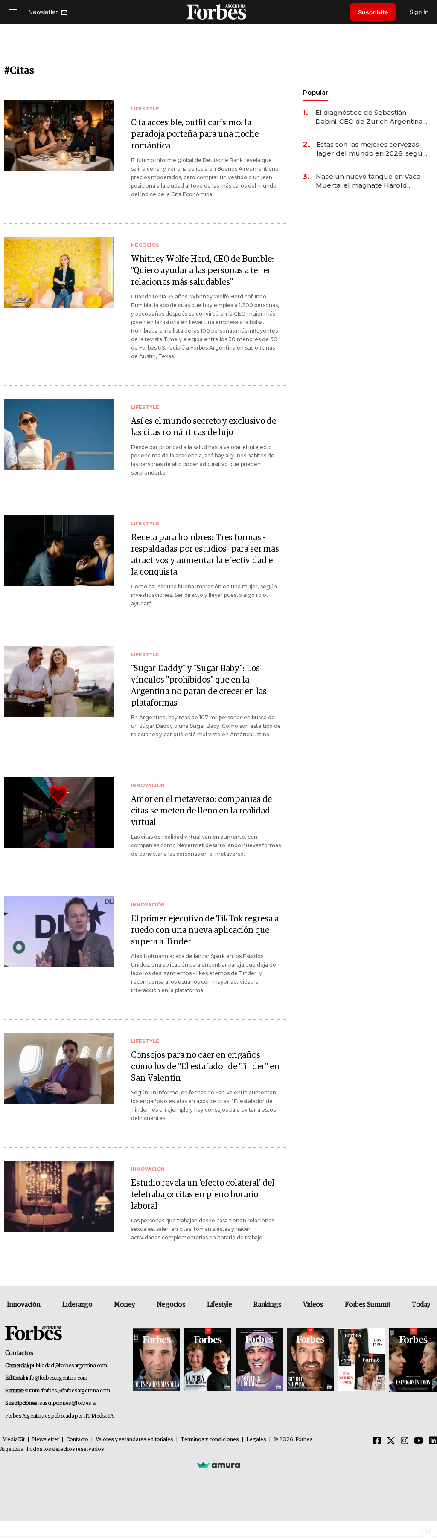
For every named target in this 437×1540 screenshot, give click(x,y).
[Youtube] (419, 1441)
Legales (256, 1439)
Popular (315, 92)
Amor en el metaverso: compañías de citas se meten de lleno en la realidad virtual (201, 811)
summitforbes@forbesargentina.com (67, 1391)
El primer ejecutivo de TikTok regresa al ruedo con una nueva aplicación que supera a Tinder (206, 930)
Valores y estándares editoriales (134, 1439)
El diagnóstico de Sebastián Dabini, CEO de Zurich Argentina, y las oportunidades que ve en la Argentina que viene (369, 117)
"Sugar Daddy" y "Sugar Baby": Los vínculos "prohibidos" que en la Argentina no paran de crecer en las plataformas (199, 685)
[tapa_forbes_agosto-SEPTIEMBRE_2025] (412, 1360)
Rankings (267, 1304)
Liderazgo (77, 1304)
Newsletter (45, 1439)
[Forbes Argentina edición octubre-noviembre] (361, 1360)
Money (124, 1304)
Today (421, 1304)
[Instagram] (404, 1441)
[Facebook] (377, 1441)
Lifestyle (219, 1304)
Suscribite (373, 12)
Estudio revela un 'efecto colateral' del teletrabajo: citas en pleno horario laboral (202, 1194)
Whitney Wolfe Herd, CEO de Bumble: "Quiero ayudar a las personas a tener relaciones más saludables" (202, 271)
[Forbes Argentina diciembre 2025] (310, 1360)
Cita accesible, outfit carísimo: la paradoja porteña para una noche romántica (195, 134)
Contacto (77, 1439)
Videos (313, 1304)
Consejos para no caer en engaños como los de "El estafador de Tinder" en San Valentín (205, 1067)
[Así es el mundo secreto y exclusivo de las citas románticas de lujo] (59, 434)
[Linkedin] (433, 1441)
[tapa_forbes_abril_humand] (207, 1360)
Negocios (171, 1304)
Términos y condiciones (210, 1439)
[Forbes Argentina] (218, 11)
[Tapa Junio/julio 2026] (156, 1360)
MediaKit (13, 1439)
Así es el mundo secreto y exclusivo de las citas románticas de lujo (203, 427)
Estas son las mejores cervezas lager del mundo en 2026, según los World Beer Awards (371, 149)
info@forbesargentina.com (56, 1378)
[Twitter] (391, 1441)
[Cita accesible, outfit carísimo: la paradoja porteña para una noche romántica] (59, 135)
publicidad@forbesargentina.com (68, 1366)
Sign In (418, 11)
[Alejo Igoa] (259, 1360)
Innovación (24, 1304)
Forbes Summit (367, 1304)
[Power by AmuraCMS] (218, 1464)
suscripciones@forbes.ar (68, 1403)
